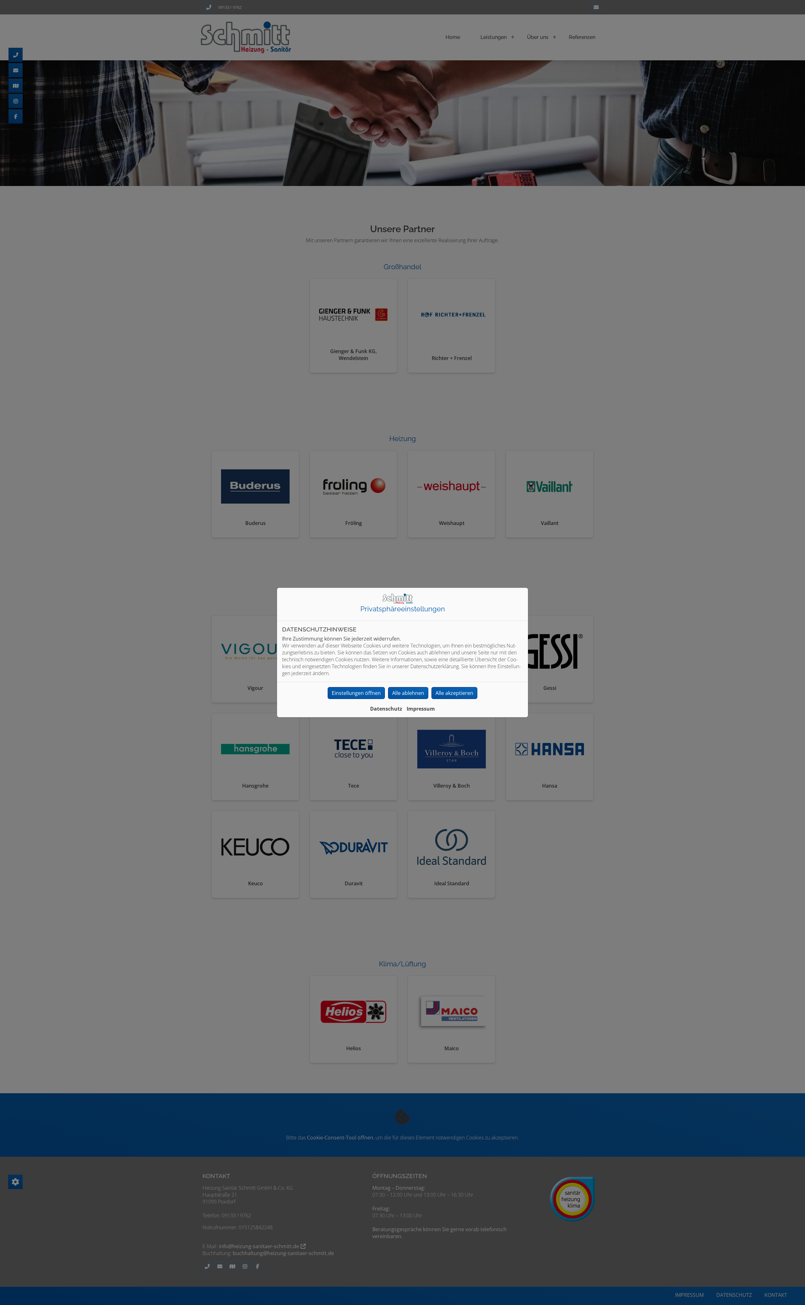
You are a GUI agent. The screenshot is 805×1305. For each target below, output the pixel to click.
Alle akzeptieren (454, 693)
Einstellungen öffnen (356, 693)
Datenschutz (386, 708)
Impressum (421, 708)
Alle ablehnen (408, 693)
